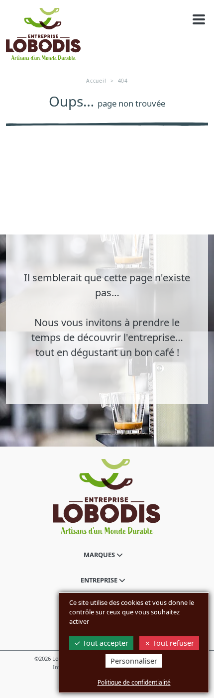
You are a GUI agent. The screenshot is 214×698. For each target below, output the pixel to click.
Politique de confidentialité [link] (134, 682)
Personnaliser (133, 661)
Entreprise (100, 580)
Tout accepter (104, 643)
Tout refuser (172, 643)
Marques (100, 554)
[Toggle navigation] (199, 20)
